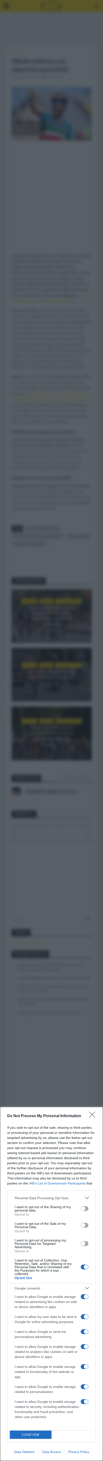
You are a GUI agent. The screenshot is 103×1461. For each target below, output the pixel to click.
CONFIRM (31, 1435)
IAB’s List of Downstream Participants (57, 1183)
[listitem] (51, 1197)
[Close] (93, 1116)
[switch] (84, 1208)
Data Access (51, 1452)
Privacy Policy (78, 1452)
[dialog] (51, 1284)
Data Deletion (24, 1452)
